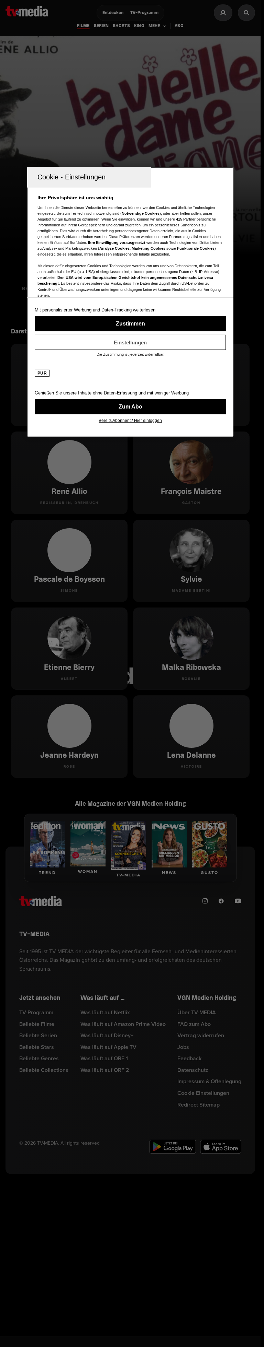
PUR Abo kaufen (130, 406)
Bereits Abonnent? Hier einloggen (130, 420)
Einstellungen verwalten (130, 342)
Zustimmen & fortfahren (130, 323)
